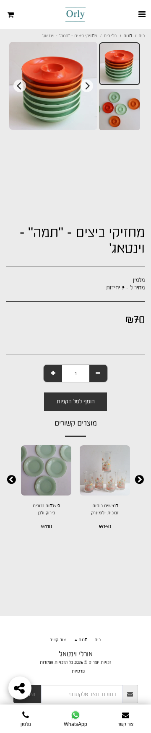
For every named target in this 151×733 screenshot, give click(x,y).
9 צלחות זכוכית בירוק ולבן (46, 509)
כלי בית (110, 35)
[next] (19, 86)
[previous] (87, 86)
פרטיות (78, 671)
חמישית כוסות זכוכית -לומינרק (105, 509)
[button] (142, 14)
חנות (127, 35)
